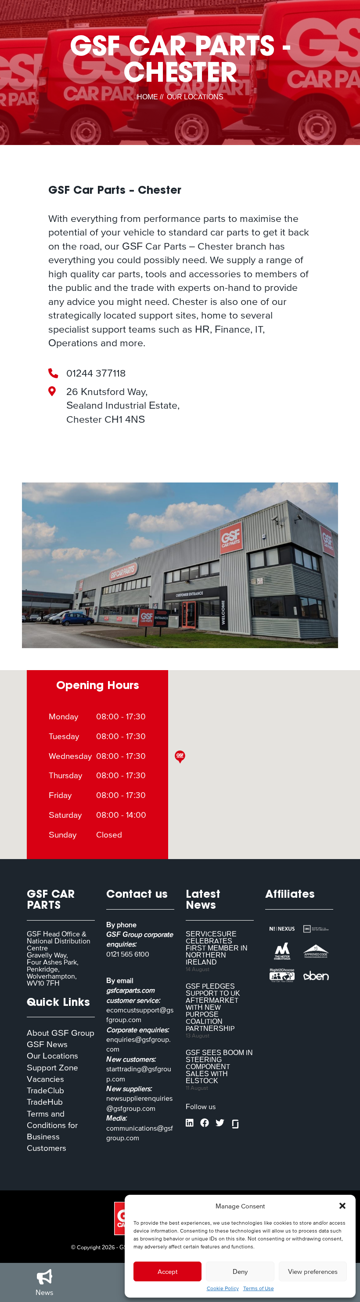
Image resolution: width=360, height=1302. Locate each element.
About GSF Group (60, 1032)
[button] (342, 1205)
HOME (147, 97)
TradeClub (45, 1090)
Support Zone (52, 1067)
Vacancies (45, 1079)
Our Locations (52, 1055)
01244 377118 (96, 373)
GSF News (47, 1044)
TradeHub (45, 1101)
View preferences (313, 1271)
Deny (240, 1271)
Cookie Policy (223, 1288)
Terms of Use (258, 1288)
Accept (167, 1271)
